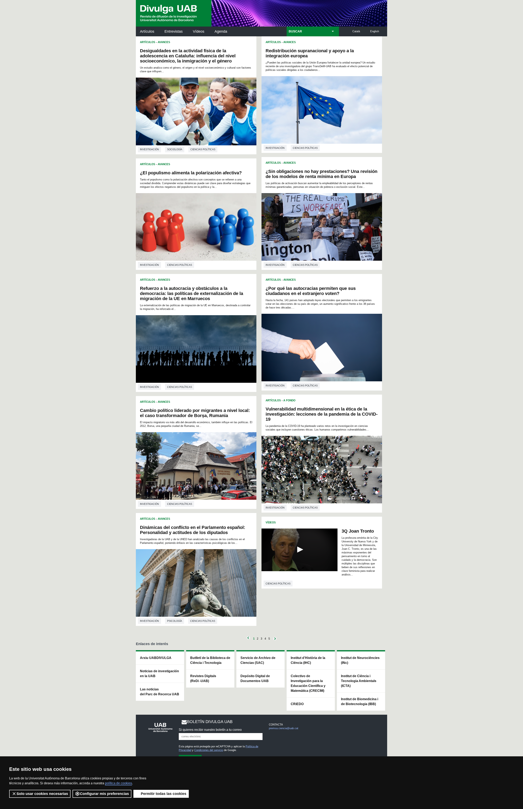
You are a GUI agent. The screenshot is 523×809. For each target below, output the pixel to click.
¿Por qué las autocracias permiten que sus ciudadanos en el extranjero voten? (311, 291)
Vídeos (198, 31)
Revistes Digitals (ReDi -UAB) (203, 678)
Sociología (174, 149)
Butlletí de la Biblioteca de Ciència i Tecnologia (210, 660)
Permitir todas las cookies (163, 794)
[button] (299, 549)
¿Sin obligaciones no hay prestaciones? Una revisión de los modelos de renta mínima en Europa (321, 174)
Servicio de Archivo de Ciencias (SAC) (257, 660)
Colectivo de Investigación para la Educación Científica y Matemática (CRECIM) (308, 683)
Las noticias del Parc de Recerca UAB (159, 692)
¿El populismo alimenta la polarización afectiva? (191, 172)
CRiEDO (297, 704)
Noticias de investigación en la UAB (159, 673)
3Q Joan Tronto (358, 531)
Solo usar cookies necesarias (42, 794)
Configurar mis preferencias (104, 794)
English (374, 31)
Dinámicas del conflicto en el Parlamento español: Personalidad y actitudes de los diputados (192, 530)
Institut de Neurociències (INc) (360, 660)
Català (356, 31)
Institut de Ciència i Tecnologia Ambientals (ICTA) (358, 681)
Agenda (221, 31)
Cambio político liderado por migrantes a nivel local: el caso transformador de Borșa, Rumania (195, 413)
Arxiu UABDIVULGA (155, 658)
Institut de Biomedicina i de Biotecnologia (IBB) (359, 701)
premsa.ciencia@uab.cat (283, 728)
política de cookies (118, 783)
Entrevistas (173, 31)
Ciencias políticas (202, 149)
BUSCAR (295, 31)
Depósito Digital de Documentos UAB (255, 678)
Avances (164, 42)
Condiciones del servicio (208, 750)
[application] (299, 550)
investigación (149, 149)
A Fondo (289, 400)
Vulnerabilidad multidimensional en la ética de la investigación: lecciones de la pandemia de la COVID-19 (322, 414)
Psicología (174, 621)
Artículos (147, 31)
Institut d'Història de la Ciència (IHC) (308, 660)
